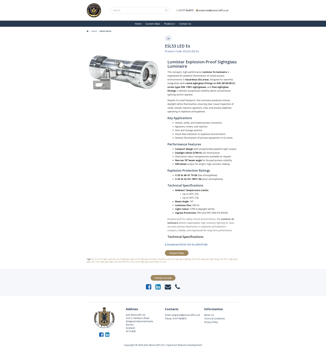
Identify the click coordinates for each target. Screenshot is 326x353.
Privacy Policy (211, 322)
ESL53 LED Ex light (99, 259)
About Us (209, 314)
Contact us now (163, 277)
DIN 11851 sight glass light (102, 262)
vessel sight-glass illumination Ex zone (151, 262)
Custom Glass (152, 23)
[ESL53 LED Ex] (124, 73)
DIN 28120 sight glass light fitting (205, 259)
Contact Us (185, 23)
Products (169, 23)
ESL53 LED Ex (105, 31)
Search (94, 31)
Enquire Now (176, 253)
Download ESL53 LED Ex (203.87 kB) (187, 244)
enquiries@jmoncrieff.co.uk (213, 10)
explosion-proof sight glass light (121, 259)
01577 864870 (186, 10)
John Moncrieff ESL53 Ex (124, 262)
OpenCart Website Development (184, 345)
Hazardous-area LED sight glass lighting (174, 259)
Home (138, 23)
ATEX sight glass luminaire (146, 259)
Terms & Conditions (214, 318)
